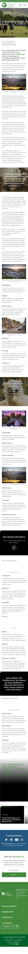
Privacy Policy (18, 940)
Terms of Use (16, 942)
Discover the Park (9, 906)
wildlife (18, 54)
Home (3, 41)
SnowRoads (10, 218)
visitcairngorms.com (21, 890)
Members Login (9, 926)
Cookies (9, 942)
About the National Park (8, 43)
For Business (7, 917)
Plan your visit (10, 41)
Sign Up (14, 874)
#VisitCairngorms (7, 843)
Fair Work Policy (8, 940)
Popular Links (7, 911)
